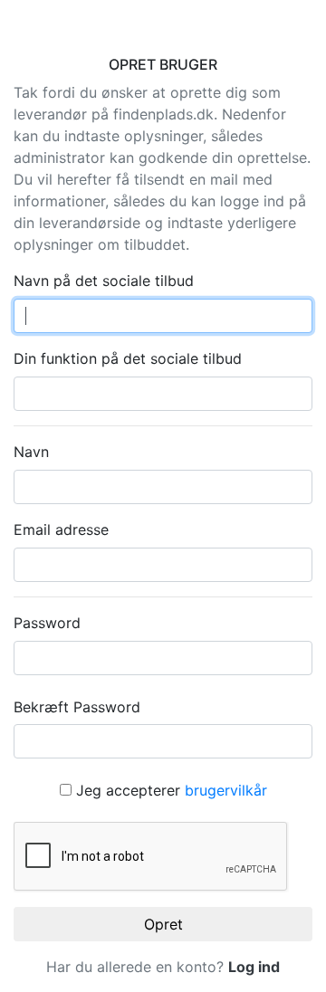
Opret (163, 924)
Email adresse (61, 529)
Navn (31, 452)
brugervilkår (226, 790)
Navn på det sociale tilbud (104, 281)
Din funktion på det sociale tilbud (128, 358)
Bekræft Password (77, 707)
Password (47, 623)
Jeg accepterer (169, 790)
